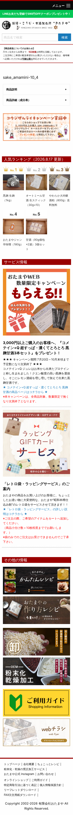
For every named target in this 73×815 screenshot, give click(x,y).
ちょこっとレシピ (48, 764)
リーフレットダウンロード (20, 789)
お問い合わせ (45, 774)
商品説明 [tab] (11, 89)
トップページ (12, 764)
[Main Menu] (68, 5)
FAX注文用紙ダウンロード (20, 794)
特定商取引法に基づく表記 (20, 785)
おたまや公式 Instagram (19, 774)
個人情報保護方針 (51, 785)
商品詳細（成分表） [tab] (18, 100)
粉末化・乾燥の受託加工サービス (24, 769)
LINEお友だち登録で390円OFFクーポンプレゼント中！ (37, 13)
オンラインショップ (16, 780)
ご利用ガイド (40, 780)
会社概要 (28, 764)
